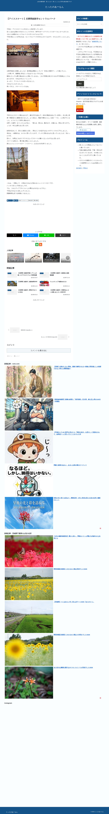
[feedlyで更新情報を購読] (36, 244)
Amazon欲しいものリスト (85, 133)
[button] (63, 235)
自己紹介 (79, 168)
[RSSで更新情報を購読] (40, 244)
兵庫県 (16, 200)
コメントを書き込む (39, 350)
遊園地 (36, 200)
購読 (80, 83)
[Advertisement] (39, 217)
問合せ (85, 168)
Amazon (80, 107)
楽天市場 (80, 110)
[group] (15, 257)
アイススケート (24, 200)
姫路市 (31, 200)
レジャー (10, 200)
